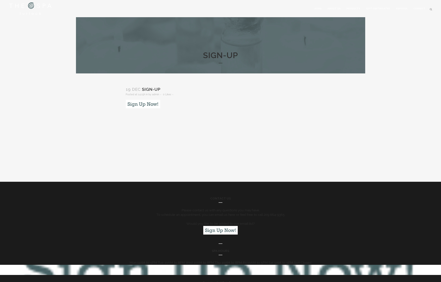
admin (155, 94)
